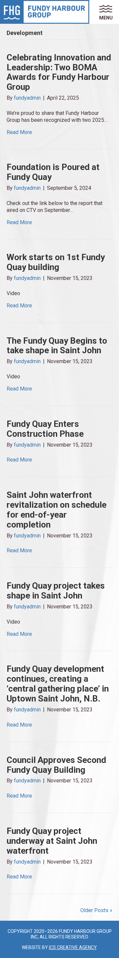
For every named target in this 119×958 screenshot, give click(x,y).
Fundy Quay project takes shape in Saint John (56, 590)
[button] (109, 11)
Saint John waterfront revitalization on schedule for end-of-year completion (56, 510)
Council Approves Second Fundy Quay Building (56, 765)
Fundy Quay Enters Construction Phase (45, 429)
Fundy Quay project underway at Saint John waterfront (52, 841)
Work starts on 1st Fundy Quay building (56, 262)
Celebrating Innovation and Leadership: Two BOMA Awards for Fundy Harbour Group (59, 72)
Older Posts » (96, 910)
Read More (19, 132)
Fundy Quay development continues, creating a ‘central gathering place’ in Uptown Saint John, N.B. (58, 683)
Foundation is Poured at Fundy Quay (53, 172)
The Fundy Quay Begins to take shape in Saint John (57, 346)
